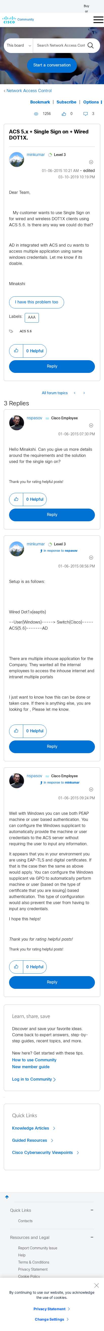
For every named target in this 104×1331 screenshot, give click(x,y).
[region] (52, 1304)
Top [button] (7, 1196)
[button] (16, 351)
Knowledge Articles (31, 1128)
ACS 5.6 (26, 331)
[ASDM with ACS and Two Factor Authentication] (83, 393)
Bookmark (40, 102)
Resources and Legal (29, 1238)
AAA (32, 317)
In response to (60, 550)
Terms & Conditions (33, 1262)
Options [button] (91, 102)
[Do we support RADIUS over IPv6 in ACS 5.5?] (75, 393)
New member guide (30, 1067)
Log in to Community (32, 1079)
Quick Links (20, 1211)
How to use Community (34, 1060)
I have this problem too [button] (36, 302)
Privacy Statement (49, 1309)
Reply (52, 366)
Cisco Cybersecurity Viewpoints (43, 1152)
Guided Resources (30, 1140)
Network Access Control (29, 91)
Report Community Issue (37, 1248)
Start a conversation (52, 65)
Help (21, 1255)
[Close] (96, 1285)
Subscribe (66, 102)
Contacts (25, 1221)
